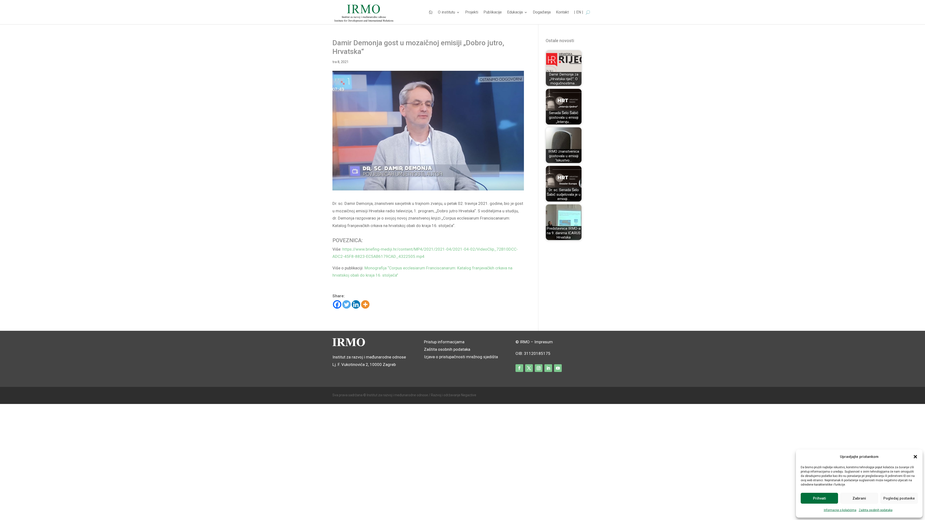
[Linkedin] (356, 304)
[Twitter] (346, 304)
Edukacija (515, 12)
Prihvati (819, 498)
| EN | (578, 12)
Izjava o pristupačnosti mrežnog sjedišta (461, 356)
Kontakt (562, 12)
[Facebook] (337, 304)
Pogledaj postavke (899, 498)
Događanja (542, 12)
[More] (365, 304)
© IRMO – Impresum (534, 341)
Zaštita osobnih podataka (875, 510)
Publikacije (492, 12)
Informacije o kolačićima (840, 510)
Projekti (471, 12)
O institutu (446, 12)
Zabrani (859, 498)
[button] (915, 456)
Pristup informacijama (444, 341)
